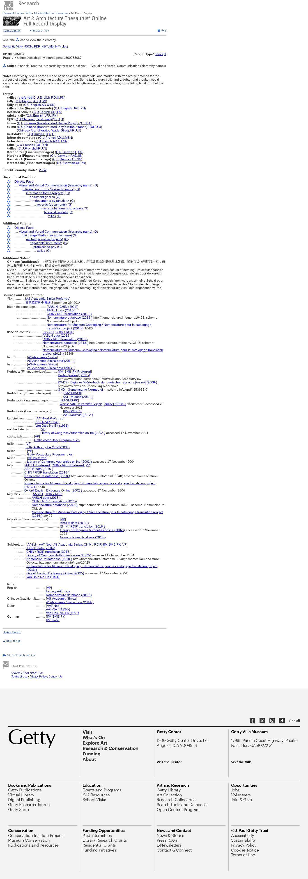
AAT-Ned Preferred (49, 418)
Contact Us (55, 676)
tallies (52, 216)
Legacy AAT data (58, 591)
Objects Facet (24, 181)
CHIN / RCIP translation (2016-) (69, 314)
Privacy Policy (38, 676)
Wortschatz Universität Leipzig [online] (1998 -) (93, 404)
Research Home (13, 13)
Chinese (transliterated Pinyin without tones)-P (57, 127)
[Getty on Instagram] (272, 721)
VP (43, 429)
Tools (28, 13)
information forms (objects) (45, 193)
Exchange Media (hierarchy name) (47, 235)
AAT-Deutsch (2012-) (78, 397)
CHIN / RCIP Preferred (68, 465)
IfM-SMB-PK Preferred (75, 371)
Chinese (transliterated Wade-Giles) (43, 130)
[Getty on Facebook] (252, 721)
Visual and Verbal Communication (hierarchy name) (55, 185)
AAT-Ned (45, 544)
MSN (68, 137)
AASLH (53, 306)
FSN (64, 141)
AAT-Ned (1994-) (47, 422)
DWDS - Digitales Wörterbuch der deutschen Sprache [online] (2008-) (107, 382)
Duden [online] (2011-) (74, 375)
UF (74, 108)
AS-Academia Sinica (42, 357)
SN (44, 101)
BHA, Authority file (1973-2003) (47, 447)
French (51, 137)
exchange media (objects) (44, 239)
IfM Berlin (53, 620)
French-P (29, 145)
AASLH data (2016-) (61, 310)
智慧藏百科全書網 (38, 302)
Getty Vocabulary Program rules (57, 440)
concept (160, 54)
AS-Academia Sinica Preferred (47, 298)
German (68, 152)
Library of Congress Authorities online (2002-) (72, 433)
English (27, 101)
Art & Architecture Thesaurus (51, 13)
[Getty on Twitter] (262, 721)
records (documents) (52, 204)
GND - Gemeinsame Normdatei (80, 389)
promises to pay (44, 247)
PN (62, 97)
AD (35, 101)
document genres (42, 197)
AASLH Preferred (37, 465)
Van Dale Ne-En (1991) (52, 425)
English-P (46, 97)
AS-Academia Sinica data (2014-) (51, 360)
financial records (56, 212)
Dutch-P (39, 134)
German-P (64, 155)
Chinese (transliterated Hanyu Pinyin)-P (52, 123)
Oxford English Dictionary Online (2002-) (53, 490)
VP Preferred (37, 458)
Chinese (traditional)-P (37, 119)
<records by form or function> (62, 208)
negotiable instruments (46, 243)
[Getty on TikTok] (282, 721)
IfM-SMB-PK (72, 393)
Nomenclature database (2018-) (69, 317)
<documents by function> (51, 200)
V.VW (42, 170)
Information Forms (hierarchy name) (48, 189)
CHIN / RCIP (68, 306)
